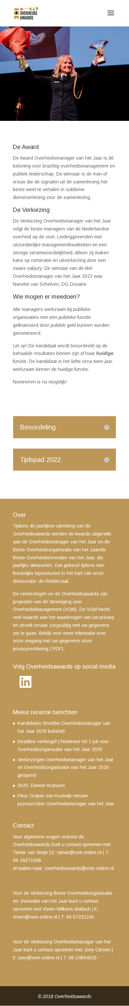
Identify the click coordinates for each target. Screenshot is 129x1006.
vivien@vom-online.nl (35, 917)
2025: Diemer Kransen (41, 785)
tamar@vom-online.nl (79, 852)
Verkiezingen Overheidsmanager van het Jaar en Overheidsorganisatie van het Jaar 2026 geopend (66, 767)
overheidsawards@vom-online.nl (79, 868)
